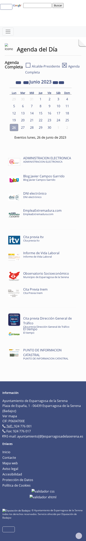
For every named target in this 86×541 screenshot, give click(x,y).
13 (23, 113)
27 (23, 127)
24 (58, 120)
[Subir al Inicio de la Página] (79, 536)
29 (40, 127)
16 (49, 113)
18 (67, 113)
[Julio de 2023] (61, 82)
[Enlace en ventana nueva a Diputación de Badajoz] (17, 510)
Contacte (9, 457)
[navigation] (38, 5)
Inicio (6, 452)
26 (14, 127)
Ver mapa (9, 416)
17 (58, 113)
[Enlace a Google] (17, 5)
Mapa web (10, 463)
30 (49, 127)
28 (32, 127)
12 (14, 113)
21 (32, 120)
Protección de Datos (17, 480)
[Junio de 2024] (56, 82)
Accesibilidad (12, 474)
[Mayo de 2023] (26, 82)
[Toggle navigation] (8, 32)
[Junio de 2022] (19, 82)
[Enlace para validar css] (43, 491)
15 (40, 113)
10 (58, 106)
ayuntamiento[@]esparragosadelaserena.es (50, 436)
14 (32, 113)
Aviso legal (10, 469)
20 (23, 120)
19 (14, 120)
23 (49, 120)
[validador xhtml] (43, 497)
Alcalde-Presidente (42, 66)
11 (67, 106)
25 (67, 120)
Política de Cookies (16, 485)
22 (40, 120)
